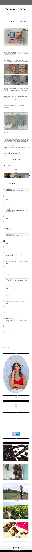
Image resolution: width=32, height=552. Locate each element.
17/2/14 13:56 (14, 234)
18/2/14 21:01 (11, 332)
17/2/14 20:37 (10, 272)
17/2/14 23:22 (11, 300)
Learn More (15, 4)
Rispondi (7, 192)
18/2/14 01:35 (10, 312)
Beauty (16, 169)
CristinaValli (7, 300)
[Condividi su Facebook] (11, 165)
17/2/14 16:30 (10, 252)
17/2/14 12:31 (9, 209)
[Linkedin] (16, 397)
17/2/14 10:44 (10, 189)
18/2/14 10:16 (10, 318)
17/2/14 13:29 (10, 228)
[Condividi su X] (4, 165)
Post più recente (5, 349)
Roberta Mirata (8, 260)
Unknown (7, 189)
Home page (16, 349)
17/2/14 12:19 (10, 202)
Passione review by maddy (9, 234)
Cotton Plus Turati (16, 159)
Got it (18, 4)
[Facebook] (15, 397)
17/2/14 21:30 (10, 279)
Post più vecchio (26, 349)
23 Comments (17, 24)
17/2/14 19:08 (11, 260)
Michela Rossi (8, 332)
